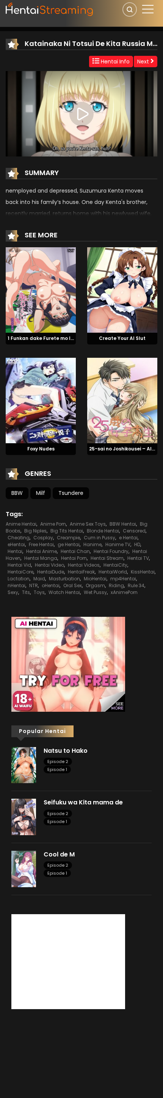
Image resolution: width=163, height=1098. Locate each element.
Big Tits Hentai (66, 531)
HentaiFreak (81, 572)
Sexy (13, 592)
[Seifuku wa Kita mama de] (23, 816)
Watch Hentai (64, 592)
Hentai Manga (40, 558)
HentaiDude (50, 572)
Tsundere (70, 493)
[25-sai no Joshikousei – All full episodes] (122, 400)
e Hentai (128, 537)
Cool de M (59, 854)
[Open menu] (148, 9)
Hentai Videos (84, 565)
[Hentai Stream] (50, 8)
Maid (39, 578)
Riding (116, 585)
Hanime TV (117, 544)
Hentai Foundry (111, 551)
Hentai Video (49, 565)
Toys (39, 592)
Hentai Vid (19, 565)
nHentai (16, 585)
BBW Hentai (123, 524)
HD (137, 544)
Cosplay (43, 537)
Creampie (68, 537)
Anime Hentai (21, 524)
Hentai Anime (41, 551)
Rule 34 (136, 585)
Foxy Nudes (41, 449)
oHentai (51, 585)
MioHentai (95, 578)
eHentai (16, 544)
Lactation (19, 578)
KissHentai (143, 572)
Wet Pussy (95, 592)
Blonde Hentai (103, 531)
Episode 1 (57, 769)
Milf (40, 493)
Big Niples (35, 531)
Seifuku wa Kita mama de (83, 802)
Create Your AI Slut (122, 338)
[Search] (129, 9)
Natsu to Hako (66, 750)
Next (143, 61)
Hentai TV (138, 558)
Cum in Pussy (99, 537)
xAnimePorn (124, 592)
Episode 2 (57, 761)
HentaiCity (115, 565)
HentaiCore (20, 572)
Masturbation (64, 578)
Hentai (15, 551)
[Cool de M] (23, 868)
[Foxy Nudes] (41, 400)
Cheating (19, 537)
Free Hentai (41, 544)
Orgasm (95, 585)
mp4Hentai (123, 578)
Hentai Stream (107, 558)
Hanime (92, 544)
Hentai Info (114, 61)
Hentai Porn (74, 558)
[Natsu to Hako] (23, 764)
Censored (134, 531)
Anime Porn (53, 524)
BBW (17, 493)
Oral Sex (72, 585)
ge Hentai (69, 544)
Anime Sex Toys (88, 524)
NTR (33, 585)
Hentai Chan (75, 551)
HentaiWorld (113, 572)
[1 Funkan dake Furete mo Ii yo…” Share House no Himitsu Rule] (41, 290)
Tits (26, 592)
